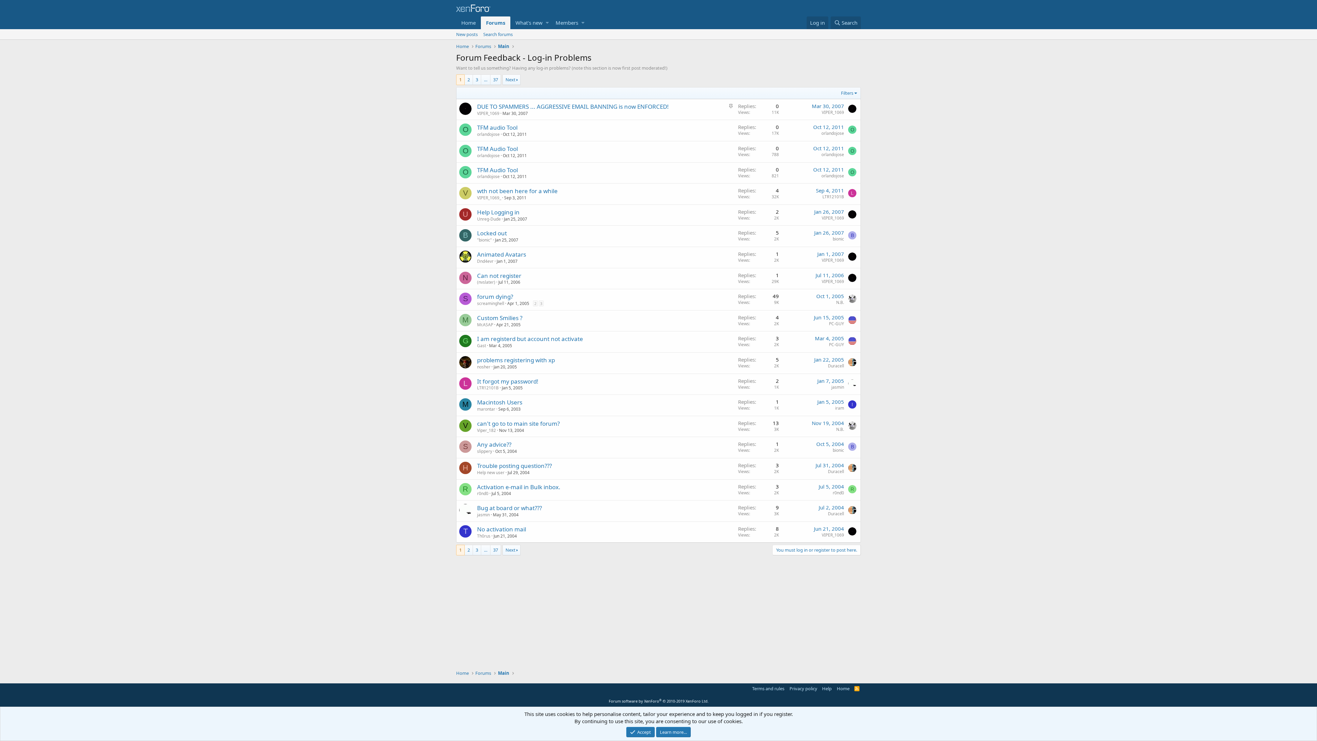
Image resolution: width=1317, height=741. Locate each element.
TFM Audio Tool (497, 149)
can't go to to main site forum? (518, 423)
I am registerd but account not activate (530, 339)
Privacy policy (803, 688)
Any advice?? (494, 444)
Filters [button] (847, 93)
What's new (529, 22)
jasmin (837, 387)
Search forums (498, 34)
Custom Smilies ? (499, 318)
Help (827, 688)
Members (567, 22)
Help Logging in (498, 212)
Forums (495, 22)
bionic (838, 239)
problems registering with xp (516, 360)
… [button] (485, 80)
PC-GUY (836, 324)
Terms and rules (768, 688)
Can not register (499, 276)
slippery (484, 451)
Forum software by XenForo (659, 701)
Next (510, 80)
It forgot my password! (507, 381)
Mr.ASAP (485, 325)
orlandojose (488, 134)
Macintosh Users (499, 402)
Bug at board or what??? (509, 508)
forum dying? (495, 297)
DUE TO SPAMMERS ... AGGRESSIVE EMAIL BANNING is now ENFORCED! (573, 106)
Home (468, 22)
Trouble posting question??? (514, 466)
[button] (547, 22)
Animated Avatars (501, 254)
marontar (486, 409)
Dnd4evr (485, 261)
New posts (467, 34)
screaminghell (490, 303)
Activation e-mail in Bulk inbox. (518, 487)
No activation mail (501, 529)
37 (495, 80)
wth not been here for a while (517, 191)
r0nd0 (482, 493)
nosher (483, 367)
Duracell (836, 366)
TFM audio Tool (497, 127)
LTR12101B (833, 197)
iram (839, 408)
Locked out (492, 233)
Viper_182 (486, 430)
